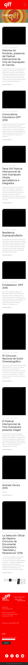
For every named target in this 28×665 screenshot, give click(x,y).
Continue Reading (6, 84)
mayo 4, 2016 (5, 111)
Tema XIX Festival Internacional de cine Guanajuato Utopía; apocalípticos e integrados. (12, 176)
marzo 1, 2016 (5, 418)
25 (21, 582)
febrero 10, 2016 (6, 532)
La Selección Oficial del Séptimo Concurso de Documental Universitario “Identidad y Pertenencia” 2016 (13, 544)
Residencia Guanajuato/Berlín (12, 234)
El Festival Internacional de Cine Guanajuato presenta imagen (11, 425)
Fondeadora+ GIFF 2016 (12, 286)
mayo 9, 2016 (5, 47)
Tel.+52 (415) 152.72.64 (7, 609)
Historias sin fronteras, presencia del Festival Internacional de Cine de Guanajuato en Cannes (13, 57)
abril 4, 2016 (5, 165)
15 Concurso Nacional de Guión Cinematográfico (12, 358)
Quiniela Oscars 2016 (11, 486)
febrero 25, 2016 (6, 482)
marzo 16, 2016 (6, 352)
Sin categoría (14, 47)
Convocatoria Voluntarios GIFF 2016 (11, 117)
